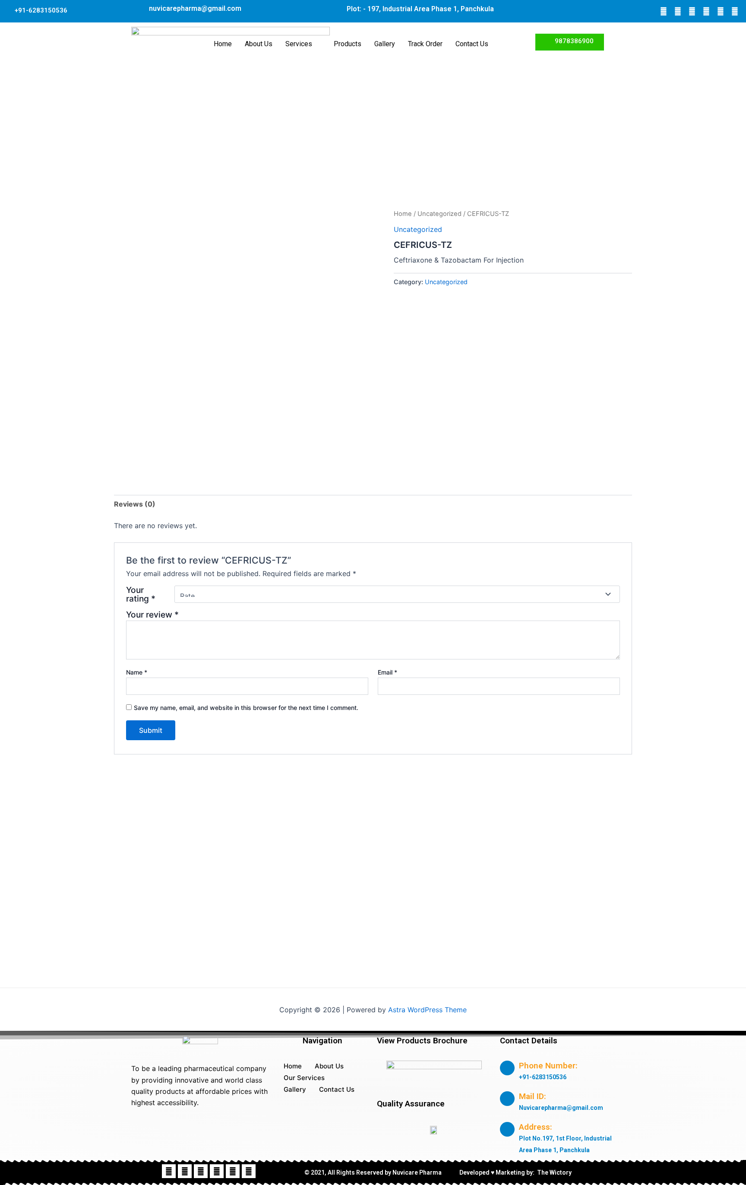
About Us (258, 44)
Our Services (304, 1078)
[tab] (134, 504)
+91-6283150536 (41, 10)
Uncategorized (439, 214)
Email (387, 672)
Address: (535, 1127)
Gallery (384, 44)
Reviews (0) (134, 504)
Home (223, 44)
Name (136, 672)
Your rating (140, 594)
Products (347, 44)
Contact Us (471, 44)
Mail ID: (532, 1096)
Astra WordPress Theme (427, 1009)
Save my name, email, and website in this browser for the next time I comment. (246, 707)
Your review (152, 614)
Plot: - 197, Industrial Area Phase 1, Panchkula (420, 9)
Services (298, 44)
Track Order (425, 44)
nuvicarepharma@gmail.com (195, 8)
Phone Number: (548, 1066)
